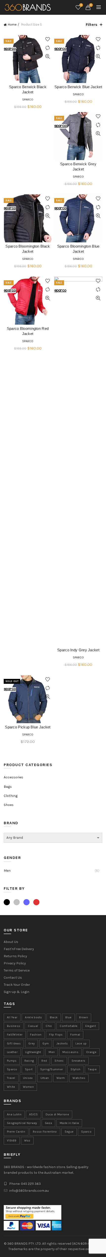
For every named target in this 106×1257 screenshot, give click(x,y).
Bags (8, 787)
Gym (45, 1043)
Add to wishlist (47, 39)
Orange (91, 1052)
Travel (11, 1078)
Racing (29, 1060)
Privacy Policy (15, 963)
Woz (27, 1140)
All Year (12, 1017)
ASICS (33, 1114)
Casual (33, 1026)
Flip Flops (56, 1034)
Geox (48, 1123)
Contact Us (13, 977)
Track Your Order (17, 985)
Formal (75, 1034)
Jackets (62, 1043)
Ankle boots (33, 1017)
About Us (11, 942)
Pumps (12, 1060)
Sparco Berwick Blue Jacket (78, 87)
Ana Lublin (14, 1114)
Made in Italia (69, 1123)
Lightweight (33, 1052)
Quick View (47, 56)
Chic (49, 1026)
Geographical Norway (22, 1123)
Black (7, 902)
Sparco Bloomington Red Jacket (28, 331)
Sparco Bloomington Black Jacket (27, 249)
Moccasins (70, 1052)
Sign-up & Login (16, 992)
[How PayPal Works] (32, 1212)
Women (28, 1087)
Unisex (28, 1078)
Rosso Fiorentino (45, 1131)
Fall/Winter (14, 1034)
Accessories (13, 777)
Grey (17, 902)
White (11, 1087)
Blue (26, 902)
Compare (47, 48)
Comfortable (68, 1026)
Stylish (75, 1069)
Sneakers (78, 1060)
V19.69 (12, 1140)
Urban (44, 1078)
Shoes (9, 805)
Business (13, 1026)
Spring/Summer (51, 1069)
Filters (91, 24)
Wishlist (81, 5)
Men (7, 871)
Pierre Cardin (16, 1131)
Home (12, 24)
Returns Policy (15, 956)
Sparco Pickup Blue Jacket (28, 727)
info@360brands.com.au (29, 1191)
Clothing (11, 796)
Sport (29, 1069)
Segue (69, 1131)
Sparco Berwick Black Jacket (27, 90)
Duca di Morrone (57, 1114)
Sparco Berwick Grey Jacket (78, 167)
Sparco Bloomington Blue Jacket (78, 249)
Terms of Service (17, 970)
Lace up (81, 1043)
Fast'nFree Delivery (19, 949)
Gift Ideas (14, 1043)
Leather (12, 1052)
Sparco (27, 99)
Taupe (92, 1069)
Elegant (90, 1026)
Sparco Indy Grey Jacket (78, 650)
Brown (83, 1017)
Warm (60, 1078)
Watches (78, 1078)
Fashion (35, 1034)
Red (36, 902)
